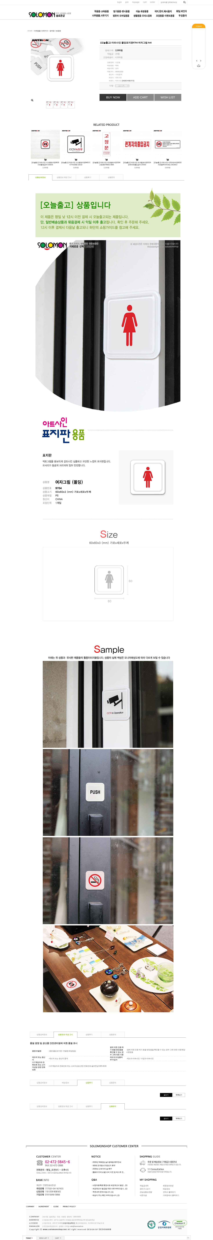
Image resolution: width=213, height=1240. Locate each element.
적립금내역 (144, 1186)
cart (144, 2)
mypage (135, 2)
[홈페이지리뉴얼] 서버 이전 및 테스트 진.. (108, 1172)
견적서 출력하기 (169, 1192)
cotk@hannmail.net (76, 1226)
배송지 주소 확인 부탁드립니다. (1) (106, 1195)
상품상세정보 (40, 177)
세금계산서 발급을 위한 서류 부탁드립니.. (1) (110, 1189)
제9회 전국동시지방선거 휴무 (104, 1165)
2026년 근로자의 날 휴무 (102, 1169)
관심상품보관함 (146, 1192)
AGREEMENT (44, 1206)
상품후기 (87, 177)
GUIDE (56, 1206)
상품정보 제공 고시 (64, 177)
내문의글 (143, 1195)
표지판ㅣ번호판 (55, 31)
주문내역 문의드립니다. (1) (103, 1192)
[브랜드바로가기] (128, 80)
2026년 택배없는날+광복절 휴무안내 (107, 1162)
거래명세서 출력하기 (171, 1195)
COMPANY (30, 1206)
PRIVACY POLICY (69, 1206)
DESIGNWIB (105, 1229)
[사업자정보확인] (69, 1223)
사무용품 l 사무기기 (41, 31)
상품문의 (111, 177)
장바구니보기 (145, 1189)
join (127, 2)
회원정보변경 (168, 1186)
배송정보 (65, 1083)
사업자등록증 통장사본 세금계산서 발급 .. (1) (110, 1185)
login (119, 2)
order (152, 2)
